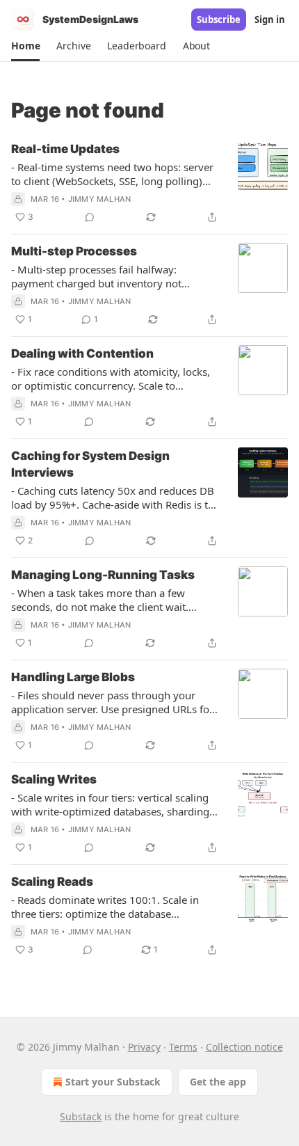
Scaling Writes (54, 779)
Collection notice (244, 1046)
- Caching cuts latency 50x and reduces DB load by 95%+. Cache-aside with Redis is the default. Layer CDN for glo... (115, 497)
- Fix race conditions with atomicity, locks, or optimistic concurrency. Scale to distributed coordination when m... (110, 378)
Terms (183, 1046)
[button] (25, 46)
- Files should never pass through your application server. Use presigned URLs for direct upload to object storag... (112, 702)
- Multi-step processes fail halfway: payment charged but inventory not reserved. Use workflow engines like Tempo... (97, 276)
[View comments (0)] (90, 217)
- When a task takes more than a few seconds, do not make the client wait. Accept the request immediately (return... (109, 600)
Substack (81, 1116)
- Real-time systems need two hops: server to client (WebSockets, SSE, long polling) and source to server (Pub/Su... (112, 174)
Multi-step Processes (74, 251)
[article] (149, 183)
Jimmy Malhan (99, 199)
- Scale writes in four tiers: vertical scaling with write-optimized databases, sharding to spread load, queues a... (110, 804)
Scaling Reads (52, 882)
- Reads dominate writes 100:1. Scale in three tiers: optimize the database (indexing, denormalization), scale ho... (105, 907)
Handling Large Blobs (73, 677)
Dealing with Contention (82, 353)
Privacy (144, 1046)
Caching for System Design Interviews (90, 464)
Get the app (218, 1081)
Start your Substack (113, 1081)
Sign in (269, 19)
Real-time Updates (65, 149)
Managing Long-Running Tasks (103, 575)
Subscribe (219, 19)
